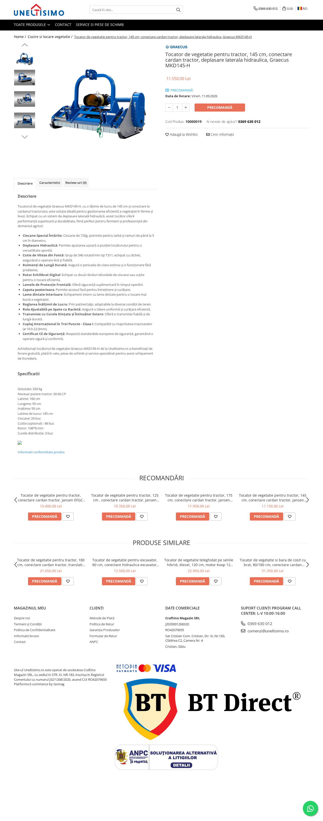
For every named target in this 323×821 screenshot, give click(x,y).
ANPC (94, 641)
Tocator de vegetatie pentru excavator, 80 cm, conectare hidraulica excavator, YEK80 (124, 562)
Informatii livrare (26, 636)
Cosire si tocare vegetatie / (50, 36)
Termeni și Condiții (28, 624)
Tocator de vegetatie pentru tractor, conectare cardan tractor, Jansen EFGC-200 (51, 497)
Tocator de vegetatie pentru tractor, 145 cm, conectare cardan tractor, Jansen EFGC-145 (272, 497)
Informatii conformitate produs (41, 452)
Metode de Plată (102, 618)
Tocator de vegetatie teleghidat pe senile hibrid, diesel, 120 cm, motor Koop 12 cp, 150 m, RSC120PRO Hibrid (198, 562)
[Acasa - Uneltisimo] (39, 10)
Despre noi (22, 618)
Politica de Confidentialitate (34, 630)
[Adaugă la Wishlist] (68, 516)
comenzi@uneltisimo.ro (268, 630)
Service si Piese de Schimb (100, 24)
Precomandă (219, 107)
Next (24, 136)
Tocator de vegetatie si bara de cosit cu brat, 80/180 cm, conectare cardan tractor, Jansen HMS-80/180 (273, 562)
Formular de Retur (103, 636)
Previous (24, 45)
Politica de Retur (102, 624)
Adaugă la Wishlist (183, 134)
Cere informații (222, 134)
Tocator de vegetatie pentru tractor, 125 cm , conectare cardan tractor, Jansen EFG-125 (124, 497)
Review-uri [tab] (76, 182)
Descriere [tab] (25, 183)
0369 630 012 (259, 623)
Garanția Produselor (105, 630)
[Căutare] (178, 10)
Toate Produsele (30, 24)
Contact (63, 24)
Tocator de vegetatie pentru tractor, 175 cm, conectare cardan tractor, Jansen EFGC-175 (198, 497)
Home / (20, 36)
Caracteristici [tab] (49, 182)
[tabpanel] (98, 103)
